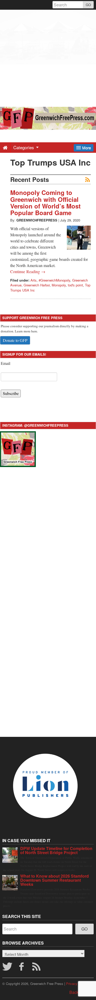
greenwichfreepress (36, 220)
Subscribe (11, 393)
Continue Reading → (27, 271)
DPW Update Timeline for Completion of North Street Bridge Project (56, 850)
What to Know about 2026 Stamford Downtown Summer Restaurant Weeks (54, 880)
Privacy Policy (77, 983)
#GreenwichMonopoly (54, 280)
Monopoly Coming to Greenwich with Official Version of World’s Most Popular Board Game (45, 202)
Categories (24, 147)
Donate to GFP (15, 340)
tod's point (75, 285)
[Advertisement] (48, 58)
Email (5, 363)
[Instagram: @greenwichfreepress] (18, 448)
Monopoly (59, 285)
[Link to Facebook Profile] (22, 968)
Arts (33, 280)
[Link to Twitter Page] (7, 968)
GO (88, 4)
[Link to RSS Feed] (37, 968)
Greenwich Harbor (37, 285)
